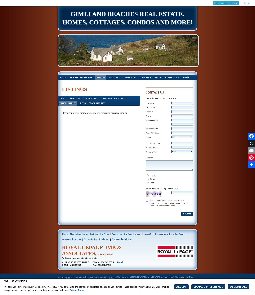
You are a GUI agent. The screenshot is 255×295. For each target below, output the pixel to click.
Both (152, 183)
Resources (130, 77)
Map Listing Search (81, 77)
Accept (181, 287)
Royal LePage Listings (92, 103)
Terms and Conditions (122, 239)
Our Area (145, 77)
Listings (100, 77)
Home (62, 77)
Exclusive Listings (88, 98)
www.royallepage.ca (71, 239)
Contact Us (172, 77)
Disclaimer (104, 239)
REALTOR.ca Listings (114, 98)
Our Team (114, 77)
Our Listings (66, 98)
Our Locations (161, 234)
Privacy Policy (77, 290)
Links (158, 77)
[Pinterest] (251, 157)
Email (120, 262)
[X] (251, 143)
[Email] (251, 150)
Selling (152, 179)
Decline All (238, 287)
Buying (152, 175)
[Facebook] (251, 136)
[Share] (251, 164)
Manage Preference (208, 287)
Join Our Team (177, 234)
